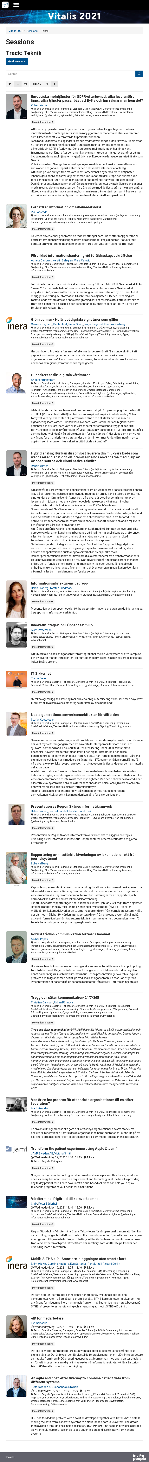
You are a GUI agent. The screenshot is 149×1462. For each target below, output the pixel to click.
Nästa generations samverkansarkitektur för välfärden (75, 715)
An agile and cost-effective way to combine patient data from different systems (80, 1380)
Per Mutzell (60, 324)
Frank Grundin (39, 1108)
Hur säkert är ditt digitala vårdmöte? (60, 375)
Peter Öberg (75, 324)
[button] (37, 84)
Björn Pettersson (41, 630)
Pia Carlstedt (39, 212)
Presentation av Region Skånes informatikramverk (71, 806)
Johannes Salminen (66, 1387)
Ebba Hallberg (39, 863)
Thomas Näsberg (114, 324)
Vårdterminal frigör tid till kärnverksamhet (65, 1199)
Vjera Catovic (82, 260)
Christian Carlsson (42, 1002)
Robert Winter (39, 105)
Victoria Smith (63, 1153)
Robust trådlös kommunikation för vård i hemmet (70, 934)
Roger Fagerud (94, 324)
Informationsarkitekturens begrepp (59, 583)
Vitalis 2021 (16, 30)
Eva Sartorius (78, 1263)
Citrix (34, 1203)
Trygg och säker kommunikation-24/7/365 (65, 997)
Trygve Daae (38, 678)
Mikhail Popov (39, 939)
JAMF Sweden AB (42, 1153)
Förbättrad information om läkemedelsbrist (66, 207)
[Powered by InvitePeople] (129, 1458)
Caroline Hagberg (41, 324)
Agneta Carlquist (41, 260)
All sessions (18, 61)
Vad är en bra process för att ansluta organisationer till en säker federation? (82, 1102)
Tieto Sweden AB (41, 1387)
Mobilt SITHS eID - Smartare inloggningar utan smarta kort (78, 1259)
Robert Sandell (59, 811)
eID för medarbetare (47, 1318)
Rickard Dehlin (111, 1263)
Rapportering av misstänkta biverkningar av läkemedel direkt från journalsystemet (83, 857)
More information (41, 122)
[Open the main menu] (16, 5)
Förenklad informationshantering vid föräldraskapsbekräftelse (81, 255)
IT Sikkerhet (41, 673)
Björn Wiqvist (39, 1263)
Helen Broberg (40, 588)
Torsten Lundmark (61, 588)
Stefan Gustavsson (43, 719)
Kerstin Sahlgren (63, 260)
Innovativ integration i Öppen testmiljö (62, 625)
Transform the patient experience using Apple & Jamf (74, 1149)
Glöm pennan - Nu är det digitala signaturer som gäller (74, 319)
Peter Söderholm (48, 1203)
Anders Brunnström (43, 379)
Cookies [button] (10, 1457)
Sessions (32, 30)
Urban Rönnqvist (64, 1002)
